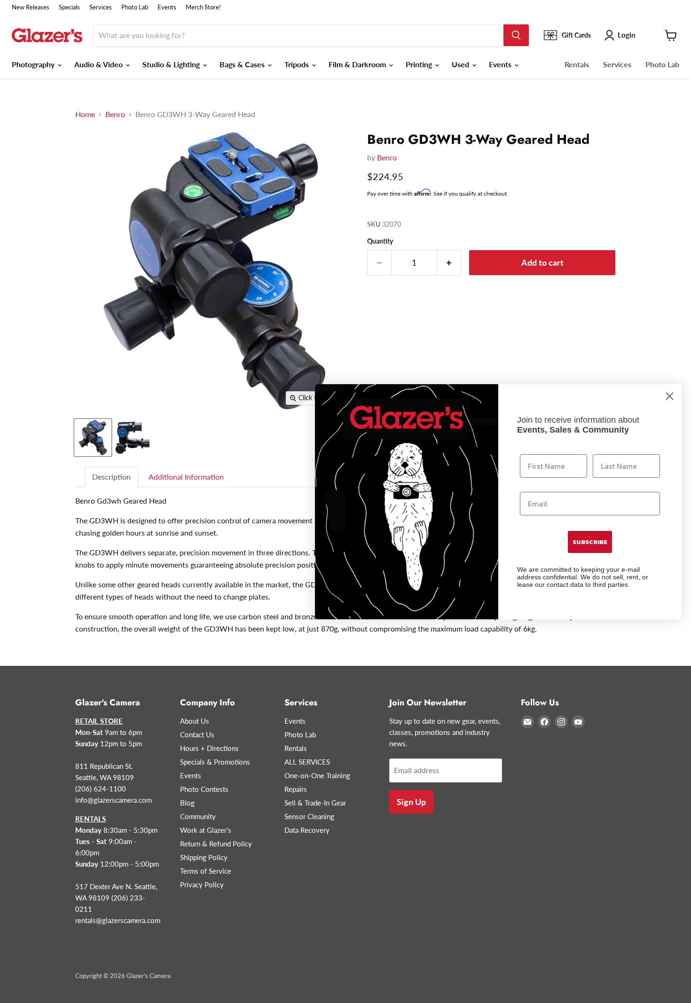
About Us (194, 721)
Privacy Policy (202, 884)
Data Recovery (307, 830)
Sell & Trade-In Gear (315, 802)
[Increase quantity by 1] (449, 263)
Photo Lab (134, 7)
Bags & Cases (243, 64)
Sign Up (411, 802)
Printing (420, 64)
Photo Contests (204, 789)
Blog (187, 802)
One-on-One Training (317, 775)
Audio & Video (99, 64)
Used (461, 64)
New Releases (30, 7)
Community (198, 816)
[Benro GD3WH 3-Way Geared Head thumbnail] (92, 437)
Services (100, 7)
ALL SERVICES (307, 762)
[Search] (516, 35)
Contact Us (197, 734)
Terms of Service (205, 871)
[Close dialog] (669, 396)
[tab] (112, 477)
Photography (34, 64)
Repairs (295, 789)
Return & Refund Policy (216, 843)
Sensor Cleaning (309, 816)
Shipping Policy (204, 857)
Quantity (380, 241)
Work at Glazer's (205, 830)
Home (85, 114)
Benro (115, 114)
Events (166, 7)
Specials (69, 7)
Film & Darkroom (358, 64)
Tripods (297, 64)
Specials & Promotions (215, 762)
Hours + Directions (209, 748)
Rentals (577, 64)
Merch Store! (203, 7)
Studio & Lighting (172, 64)
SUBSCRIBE (590, 541)
